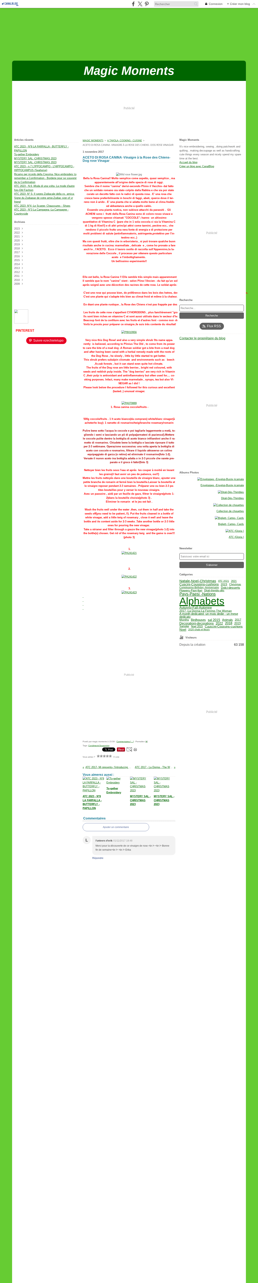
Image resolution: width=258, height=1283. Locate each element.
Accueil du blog (188, 162)
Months (184, 619)
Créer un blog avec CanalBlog (196, 166)
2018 (228, 623)
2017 (238, 619)
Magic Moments (93, 140)
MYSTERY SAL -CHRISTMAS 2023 (35, 158)
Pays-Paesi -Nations (197, 594)
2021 (234, 581)
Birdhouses (198, 619)
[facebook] (133, 4)
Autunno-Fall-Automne (195, 607)
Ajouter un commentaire (116, 827)
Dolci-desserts (230, 587)
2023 (224, 584)
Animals (227, 619)
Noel (182, 629)
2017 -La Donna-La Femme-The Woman (205, 610)
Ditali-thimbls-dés (214, 590)
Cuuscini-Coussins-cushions (224, 626)
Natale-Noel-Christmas (197, 581)
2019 (237, 623)
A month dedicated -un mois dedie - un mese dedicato (208, 615)
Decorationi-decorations (196, 623)
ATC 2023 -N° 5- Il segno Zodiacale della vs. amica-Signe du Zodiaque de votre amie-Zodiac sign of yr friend (44, 197)
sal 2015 (214, 619)
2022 (219, 623)
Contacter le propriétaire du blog (202, 338)
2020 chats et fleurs (199, 629)
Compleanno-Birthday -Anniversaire (199, 587)
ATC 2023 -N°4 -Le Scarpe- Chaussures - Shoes (42, 205)
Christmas (235, 584)
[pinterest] (146, 4)
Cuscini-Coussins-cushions (199, 584)
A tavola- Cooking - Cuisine (124, 140)
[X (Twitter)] (140, 4)
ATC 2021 (223, 581)
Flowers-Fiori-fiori (190, 590)
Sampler (184, 626)
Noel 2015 (197, 626)
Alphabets (201, 601)
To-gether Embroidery (26, 154)
